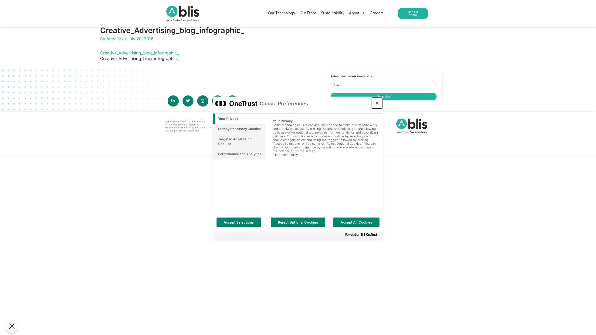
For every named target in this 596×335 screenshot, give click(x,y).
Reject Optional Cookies (298, 222)
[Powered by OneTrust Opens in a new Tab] (363, 235)
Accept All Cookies (356, 222)
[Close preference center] (377, 103)
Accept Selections (239, 222)
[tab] (239, 119)
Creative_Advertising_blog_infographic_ (139, 52)
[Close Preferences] (12, 327)
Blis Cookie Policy (285, 155)
